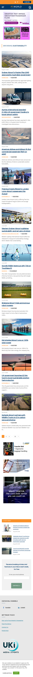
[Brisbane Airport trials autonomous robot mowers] (16, 290)
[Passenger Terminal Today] (16, 7)
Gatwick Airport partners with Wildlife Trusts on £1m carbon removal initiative (13, 417)
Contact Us (5, 627)
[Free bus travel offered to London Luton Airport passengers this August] (16, 175)
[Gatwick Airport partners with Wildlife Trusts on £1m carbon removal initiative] (16, 402)
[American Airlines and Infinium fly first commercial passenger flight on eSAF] (16, 136)
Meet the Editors (6, 624)
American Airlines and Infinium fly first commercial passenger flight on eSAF (16, 151)
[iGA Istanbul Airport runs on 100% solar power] (16, 327)
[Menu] (3, 7)
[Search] (29, 7)
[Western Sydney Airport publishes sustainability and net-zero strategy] (16, 215)
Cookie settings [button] (7, 673)
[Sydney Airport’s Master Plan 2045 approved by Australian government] (16, 59)
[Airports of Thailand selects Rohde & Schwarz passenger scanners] (7, 528)
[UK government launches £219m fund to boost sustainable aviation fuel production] (16, 362)
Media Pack (5, 630)
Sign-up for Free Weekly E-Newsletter (12, 620)
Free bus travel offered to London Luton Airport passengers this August (15, 191)
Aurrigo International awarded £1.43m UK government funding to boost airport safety (15, 112)
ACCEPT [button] (16, 673)
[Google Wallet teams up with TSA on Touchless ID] (16, 252)
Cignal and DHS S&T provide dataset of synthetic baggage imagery (21, 550)
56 (15, 436)
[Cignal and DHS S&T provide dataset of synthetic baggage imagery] (7, 551)
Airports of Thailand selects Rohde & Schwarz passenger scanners (21, 527)
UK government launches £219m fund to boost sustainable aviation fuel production (15, 378)
